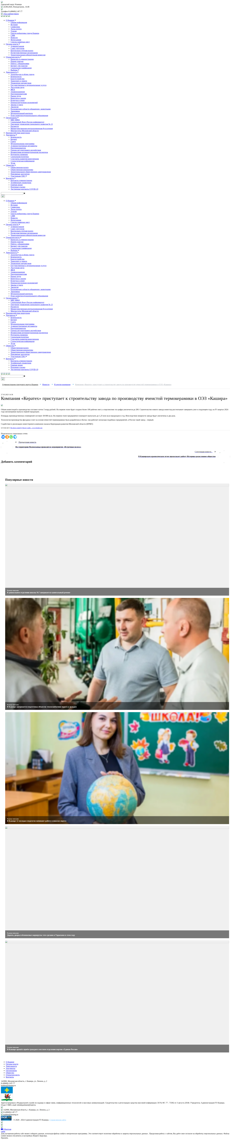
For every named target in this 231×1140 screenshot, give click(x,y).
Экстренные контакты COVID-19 (24, 189)
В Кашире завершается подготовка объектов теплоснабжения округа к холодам (42, 707)
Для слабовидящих (11, 14)
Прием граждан (17, 61)
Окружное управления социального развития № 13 (32, 124)
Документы (11, 135)
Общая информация (19, 22)
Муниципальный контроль (22, 113)
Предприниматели (18, 148)
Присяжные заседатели (20, 174)
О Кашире (10, 20)
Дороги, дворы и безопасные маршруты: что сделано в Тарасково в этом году (41, 935)
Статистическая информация (22, 161)
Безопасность (16, 77)
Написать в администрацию (22, 59)
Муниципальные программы (22, 144)
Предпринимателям (19, 94)
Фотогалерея (16, 40)
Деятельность (11, 72)
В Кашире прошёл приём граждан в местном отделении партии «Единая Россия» (42, 1049)
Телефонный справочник (21, 183)
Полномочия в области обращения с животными (31, 109)
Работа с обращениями (20, 64)
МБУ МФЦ (15, 120)
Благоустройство (17, 79)
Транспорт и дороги (19, 81)
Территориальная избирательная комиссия (28, 55)
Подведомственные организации (24, 53)
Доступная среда (17, 87)
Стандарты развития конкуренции (25, 159)
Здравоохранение (18, 92)
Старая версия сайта (57, 1120)
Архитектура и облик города (22, 74)
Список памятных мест (20, 42)
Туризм (14, 31)
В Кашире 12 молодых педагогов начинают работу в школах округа (36, 821)
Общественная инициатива (22, 170)
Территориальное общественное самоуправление (31, 172)
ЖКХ (13, 90)
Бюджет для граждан (19, 66)
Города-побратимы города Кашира (25, 33)
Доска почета (16, 29)
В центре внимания (13, 590)
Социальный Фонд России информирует (27, 122)
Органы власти (12, 44)
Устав (13, 163)
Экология (14, 107)
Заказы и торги (17, 105)
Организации (11, 118)
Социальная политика (20, 157)
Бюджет (14, 139)
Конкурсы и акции (18, 98)
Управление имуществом (21, 83)
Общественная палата (20, 167)
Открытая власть (13, 57)
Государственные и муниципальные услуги (28, 85)
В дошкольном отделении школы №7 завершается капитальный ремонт (38, 593)
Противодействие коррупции (18, 133)
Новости (14, 38)
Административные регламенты (24, 146)
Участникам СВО (18, 176)
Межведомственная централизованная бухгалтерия (32, 128)
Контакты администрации (21, 180)
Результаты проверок (19, 154)
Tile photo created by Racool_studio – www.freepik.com (26, 428)
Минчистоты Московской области (25, 131)
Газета (13, 141)
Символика (15, 27)
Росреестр (15, 126)
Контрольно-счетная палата (22, 51)
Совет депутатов (17, 48)
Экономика (15, 111)
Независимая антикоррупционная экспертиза (29, 152)
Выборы (14, 70)
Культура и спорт (18, 100)
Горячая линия (16, 185)
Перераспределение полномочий (24, 102)
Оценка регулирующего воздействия (26, 150)
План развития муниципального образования (29, 115)
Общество (10, 165)
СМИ (13, 35)
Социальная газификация (21, 68)
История (14, 25)
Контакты (10, 178)
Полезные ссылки (18, 187)
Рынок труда (16, 96)
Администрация (17, 46)
